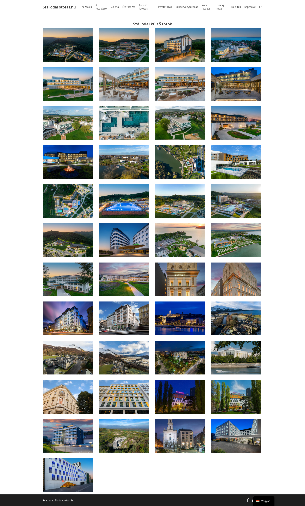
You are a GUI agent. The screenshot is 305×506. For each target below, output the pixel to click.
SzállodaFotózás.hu (59, 7)
